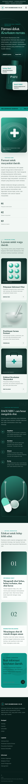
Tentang (3, 723)
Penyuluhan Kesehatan (7, 746)
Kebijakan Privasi (5, 761)
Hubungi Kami (4, 766)
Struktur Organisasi (6, 758)
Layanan (3, 726)
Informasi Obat (5, 741)
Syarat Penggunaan (6, 763)
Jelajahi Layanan (7, 54)
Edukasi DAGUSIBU (6, 748)
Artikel (2, 731)
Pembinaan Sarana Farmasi (8, 743)
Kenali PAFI (18, 54)
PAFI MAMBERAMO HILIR (13, 7)
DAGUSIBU (4, 728)
